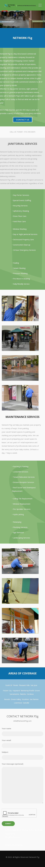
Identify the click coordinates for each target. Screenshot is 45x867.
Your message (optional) (12, 764)
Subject (5, 752)
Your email (6, 740)
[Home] (20, 5)
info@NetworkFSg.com (23, 721)
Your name (6, 728)
